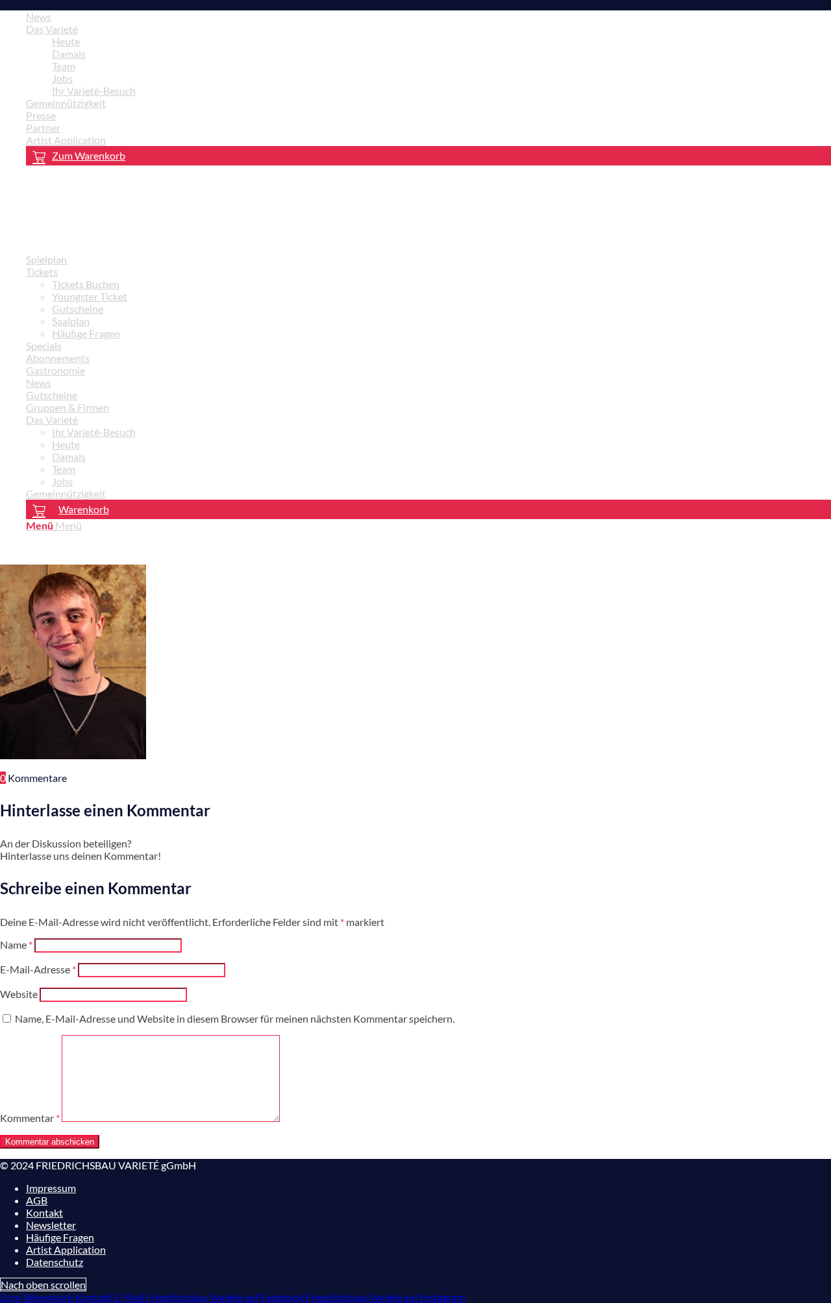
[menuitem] (428, 16)
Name (16, 944)
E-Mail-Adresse (38, 969)
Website (19, 994)
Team (63, 66)
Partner (43, 127)
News (38, 16)
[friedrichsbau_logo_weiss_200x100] (97, 236)
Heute (66, 41)
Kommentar (30, 1118)
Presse (41, 115)
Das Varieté (52, 29)
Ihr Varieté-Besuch (94, 90)
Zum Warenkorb (88, 155)
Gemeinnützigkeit (66, 103)
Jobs (62, 78)
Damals (69, 53)
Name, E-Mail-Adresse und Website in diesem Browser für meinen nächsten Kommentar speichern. (234, 1018)
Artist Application (66, 140)
